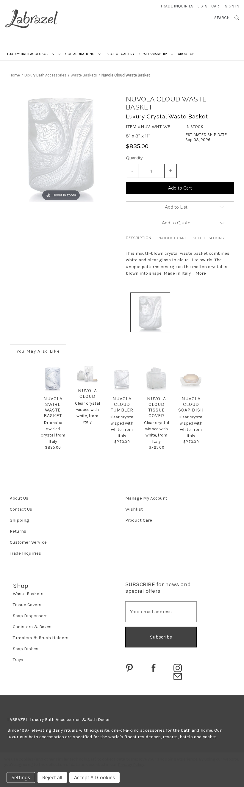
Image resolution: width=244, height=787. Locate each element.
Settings (21, 777)
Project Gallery (120, 54)
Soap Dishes (25, 648)
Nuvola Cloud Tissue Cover (156, 407)
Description (138, 238)
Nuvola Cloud (87, 393)
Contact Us (21, 509)
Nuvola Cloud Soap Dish (191, 404)
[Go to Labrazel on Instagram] (177, 668)
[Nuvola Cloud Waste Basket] (150, 312)
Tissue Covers (27, 604)
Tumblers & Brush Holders (40, 637)
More (200, 273)
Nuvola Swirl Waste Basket (52, 407)
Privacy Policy (131, 764)
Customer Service (28, 542)
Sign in (232, 6)
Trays (18, 659)
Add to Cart (180, 188)
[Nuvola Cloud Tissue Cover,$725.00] (156, 378)
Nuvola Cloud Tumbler (122, 404)
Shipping (19, 520)
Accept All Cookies (94, 777)
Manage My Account (146, 498)
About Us (186, 54)
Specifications (208, 238)
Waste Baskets (28, 593)
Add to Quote (176, 223)
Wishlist (134, 509)
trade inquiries (176, 6)
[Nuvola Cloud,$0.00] (87, 374)
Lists (202, 6)
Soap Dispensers (30, 615)
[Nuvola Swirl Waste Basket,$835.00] (53, 378)
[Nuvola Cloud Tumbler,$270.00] (122, 378)
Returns (18, 531)
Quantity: (134, 157)
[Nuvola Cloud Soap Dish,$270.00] (191, 378)
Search (221, 18)
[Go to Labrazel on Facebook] (153, 668)
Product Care (172, 238)
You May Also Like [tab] (38, 351)
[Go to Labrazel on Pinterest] (129, 668)
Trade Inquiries (25, 553)
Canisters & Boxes (32, 626)
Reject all (52, 777)
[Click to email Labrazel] (177, 676)
